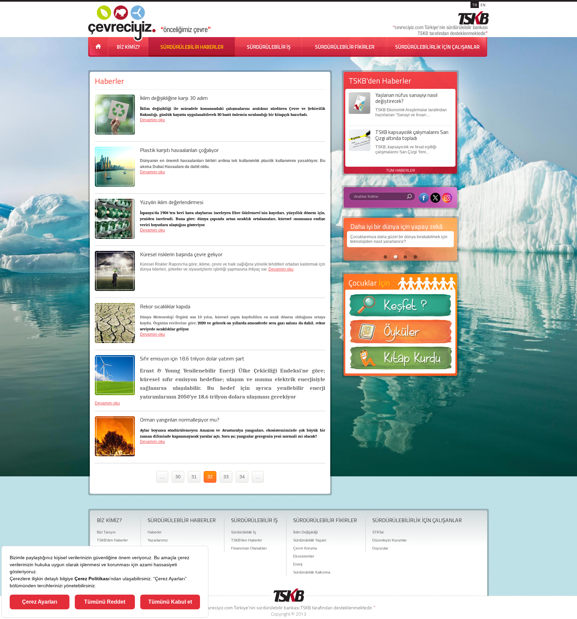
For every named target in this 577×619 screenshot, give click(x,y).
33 (226, 476)
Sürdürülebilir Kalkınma (311, 572)
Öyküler (400, 334)
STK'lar (378, 532)
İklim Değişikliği (305, 532)
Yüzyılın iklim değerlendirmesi (171, 202)
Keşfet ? (400, 307)
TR (474, 5)
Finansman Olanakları (249, 548)
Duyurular (380, 548)
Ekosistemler (303, 556)
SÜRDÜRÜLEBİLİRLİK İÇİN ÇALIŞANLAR (437, 47)
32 (210, 476)
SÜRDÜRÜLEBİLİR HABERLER (191, 47)
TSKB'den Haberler (112, 540)
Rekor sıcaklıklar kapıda (165, 306)
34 (242, 476)
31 (194, 476)
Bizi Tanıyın (106, 532)
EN (483, 5)
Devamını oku (152, 120)
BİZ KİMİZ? (128, 47)
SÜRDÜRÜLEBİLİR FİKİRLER (344, 47)
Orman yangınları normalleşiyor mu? (179, 420)
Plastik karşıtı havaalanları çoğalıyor (179, 150)
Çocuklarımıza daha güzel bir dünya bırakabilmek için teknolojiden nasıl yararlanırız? (398, 239)
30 (178, 476)
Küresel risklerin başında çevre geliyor (181, 254)
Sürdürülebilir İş (243, 532)
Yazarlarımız (158, 540)
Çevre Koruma (305, 548)
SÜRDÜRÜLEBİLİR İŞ (269, 47)
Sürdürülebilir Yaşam (309, 540)
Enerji (297, 564)
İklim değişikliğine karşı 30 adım (174, 98)
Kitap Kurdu (400, 359)
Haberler (155, 532)
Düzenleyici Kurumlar (389, 540)
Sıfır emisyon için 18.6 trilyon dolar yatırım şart (192, 358)
